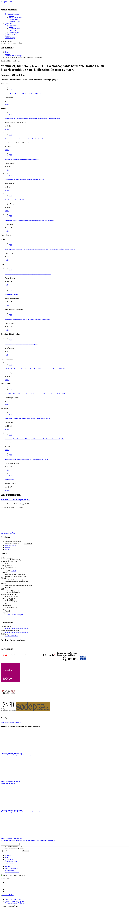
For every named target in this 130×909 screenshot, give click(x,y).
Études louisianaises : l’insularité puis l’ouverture (17, 199)
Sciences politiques (17, 614)
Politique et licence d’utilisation (11, 722)
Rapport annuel (14, 32)
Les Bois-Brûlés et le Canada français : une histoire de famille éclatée (21, 159)
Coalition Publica (14, 28)
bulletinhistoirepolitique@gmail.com (16, 628)
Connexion (8, 23)
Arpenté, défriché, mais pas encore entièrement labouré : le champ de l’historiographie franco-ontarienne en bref (32, 118)
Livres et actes (13, 19)
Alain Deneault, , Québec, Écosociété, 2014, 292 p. (26, 459)
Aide (6, 857)
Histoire (7, 614)
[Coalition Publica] (7, 895)
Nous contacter (10, 863)
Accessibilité (9, 859)
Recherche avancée (11, 34)
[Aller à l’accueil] (6, 2)
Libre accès (12, 30)
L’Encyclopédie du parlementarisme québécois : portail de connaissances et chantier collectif (27, 319)
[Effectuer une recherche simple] (21, 43)
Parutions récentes (9, 479)
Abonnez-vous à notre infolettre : (13, 849)
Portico (13, 571)
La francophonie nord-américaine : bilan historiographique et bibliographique (24, 93)
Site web (7, 549)
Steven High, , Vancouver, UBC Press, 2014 (35, 393)
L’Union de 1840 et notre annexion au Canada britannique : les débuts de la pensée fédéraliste (28, 274)
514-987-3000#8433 (11, 636)
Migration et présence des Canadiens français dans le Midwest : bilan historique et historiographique (29, 220)
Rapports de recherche (16, 21)
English (7, 36)
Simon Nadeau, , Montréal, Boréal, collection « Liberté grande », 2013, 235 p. (28, 418)
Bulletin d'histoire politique (13, 56)
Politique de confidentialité (13, 899)
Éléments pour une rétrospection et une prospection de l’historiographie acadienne (25, 138)
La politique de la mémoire (11, 294)
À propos (14, 25)
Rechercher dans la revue (13, 542)
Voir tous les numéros (8, 533)
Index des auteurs (10, 545)
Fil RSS (7, 547)
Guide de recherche (11, 861)
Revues (11, 16)
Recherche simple (6, 41)
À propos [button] (8, 25)
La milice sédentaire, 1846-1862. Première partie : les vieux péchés (21, 344)
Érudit (11, 27)
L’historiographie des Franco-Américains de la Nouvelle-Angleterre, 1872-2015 (24, 179)
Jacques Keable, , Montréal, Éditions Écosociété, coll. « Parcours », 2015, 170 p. (34, 438)
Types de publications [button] (12, 14)
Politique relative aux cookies (14, 901)
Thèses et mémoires (15, 17)
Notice (7, 104)
